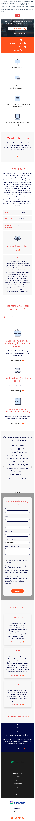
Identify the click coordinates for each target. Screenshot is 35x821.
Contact (17, 794)
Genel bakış (16, 40)
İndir (16, 250)
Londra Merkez (12, 317)
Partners (17, 791)
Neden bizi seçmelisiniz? (16, 47)
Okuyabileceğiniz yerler (16, 43)
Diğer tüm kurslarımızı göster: (16, 716)
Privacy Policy (17, 811)
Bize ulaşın (17, 28)
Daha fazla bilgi (16, 642)
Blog (17, 787)
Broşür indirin (17, 33)
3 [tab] (19, 492)
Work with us (17, 783)
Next (31, 466)
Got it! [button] (17, 15)
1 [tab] (15, 492)
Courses (17, 776)
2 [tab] (17, 492)
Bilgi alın (16, 50)
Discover (17, 780)
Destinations (17, 773)
